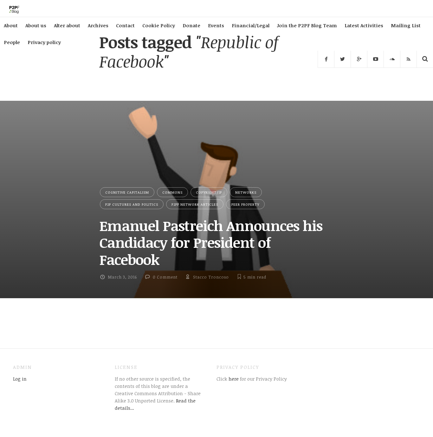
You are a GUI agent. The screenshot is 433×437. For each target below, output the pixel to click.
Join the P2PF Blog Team (307, 25)
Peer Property (245, 204)
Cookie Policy (158, 25)
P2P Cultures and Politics (131, 204)
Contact (125, 25)
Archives (98, 25)
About (11, 25)
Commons (172, 192)
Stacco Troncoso (211, 277)
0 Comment (165, 277)
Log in (20, 379)
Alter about (67, 25)
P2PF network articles (194, 204)
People (12, 42)
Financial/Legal (250, 25)
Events (216, 25)
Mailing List (406, 25)
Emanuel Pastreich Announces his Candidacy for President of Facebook (210, 242)
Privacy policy (44, 42)
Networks (245, 192)
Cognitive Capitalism (127, 192)
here (233, 379)
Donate (191, 25)
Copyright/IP (209, 192)
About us (35, 25)
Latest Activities (364, 25)
